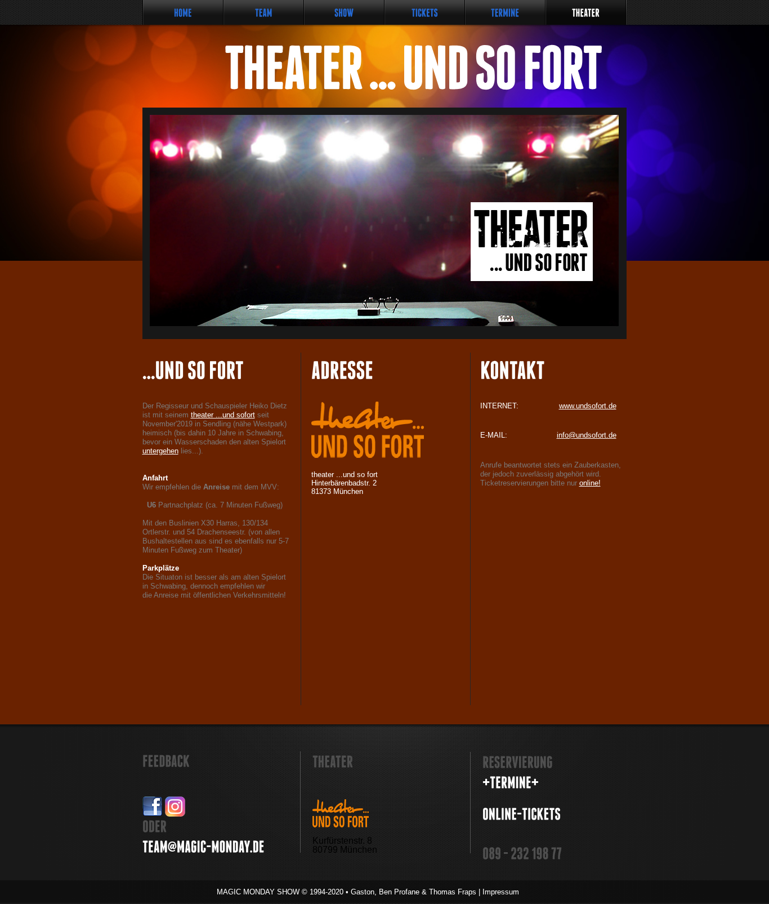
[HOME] (183, 12)
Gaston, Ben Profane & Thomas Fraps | (435, 892)
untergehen (160, 451)
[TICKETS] (424, 12)
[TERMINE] (505, 12)
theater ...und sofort (223, 415)
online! (590, 483)
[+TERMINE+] (510, 782)
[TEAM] (263, 12)
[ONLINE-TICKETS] (521, 814)
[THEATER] (585, 12)
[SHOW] (344, 12)
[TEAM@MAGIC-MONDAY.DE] (203, 847)
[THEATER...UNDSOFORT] (373, 68)
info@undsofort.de (586, 435)
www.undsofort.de (587, 406)
